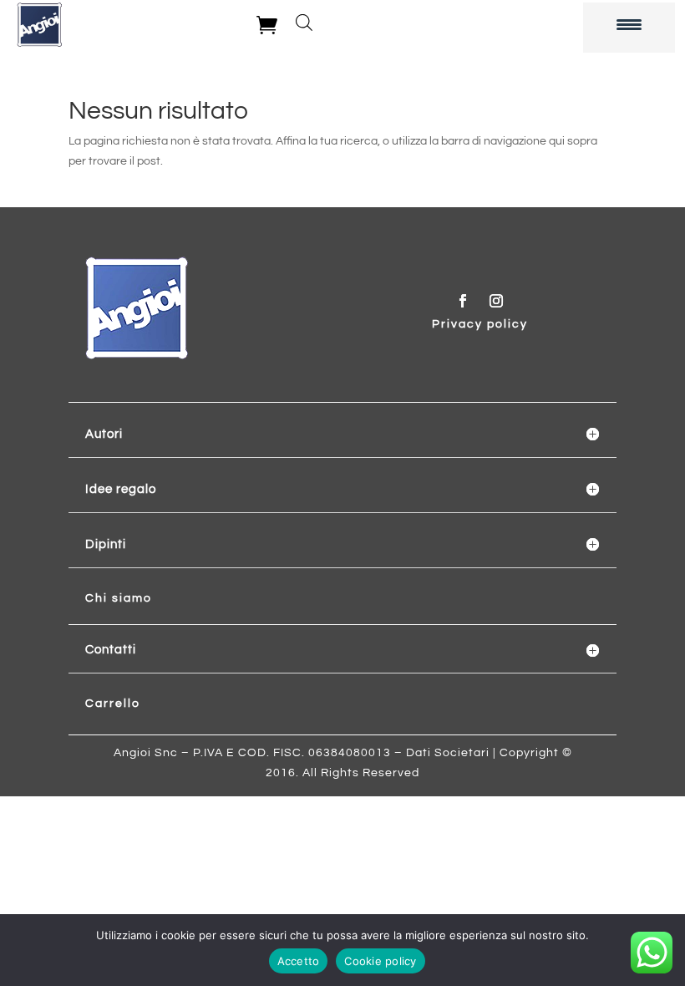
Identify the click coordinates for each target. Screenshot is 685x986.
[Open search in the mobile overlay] (304, 22)
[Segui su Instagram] (496, 300)
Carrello (112, 703)
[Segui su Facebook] (462, 300)
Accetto (298, 961)
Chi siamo (118, 598)
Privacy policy (480, 324)
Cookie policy (380, 961)
